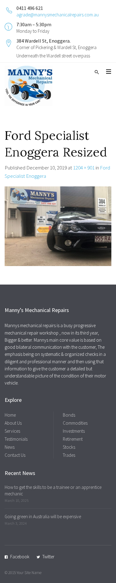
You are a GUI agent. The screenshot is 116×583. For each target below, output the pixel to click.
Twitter (48, 557)
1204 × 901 (84, 167)
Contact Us (15, 455)
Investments (74, 431)
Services (12, 431)
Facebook (19, 557)
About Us (13, 423)
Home (10, 415)
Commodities (75, 423)
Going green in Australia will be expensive (43, 516)
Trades (69, 455)
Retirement (73, 439)
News (10, 447)
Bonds (69, 415)
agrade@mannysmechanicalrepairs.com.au (57, 15)
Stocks (69, 447)
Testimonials (16, 439)
